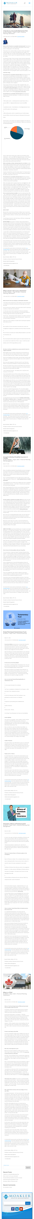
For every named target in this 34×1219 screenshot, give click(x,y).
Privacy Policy (6, 1214)
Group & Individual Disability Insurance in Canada (15, 457)
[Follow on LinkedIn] (17, 1209)
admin (6, 633)
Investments (6, 995)
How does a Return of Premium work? (14, 824)
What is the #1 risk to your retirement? (14, 291)
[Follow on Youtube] (21, 1209)
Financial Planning (25, 459)
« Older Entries (6, 1165)
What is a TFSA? (7, 992)
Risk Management (8, 461)
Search (28, 1167)
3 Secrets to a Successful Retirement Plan (15, 31)
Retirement (11, 33)
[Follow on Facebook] (13, 1209)
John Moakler (8, 32)
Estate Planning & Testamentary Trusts (14, 632)
